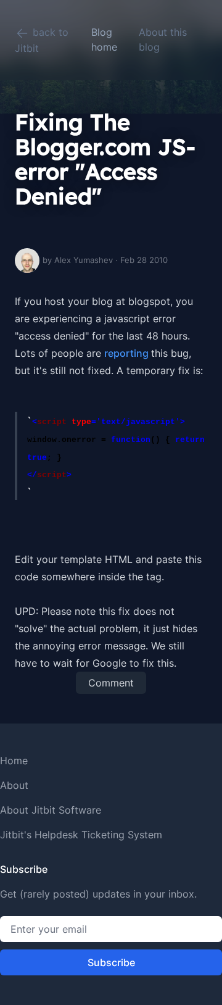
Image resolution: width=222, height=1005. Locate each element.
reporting (127, 353)
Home (14, 760)
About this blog (163, 39)
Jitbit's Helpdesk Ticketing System (81, 834)
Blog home (104, 39)
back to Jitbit (41, 40)
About (14, 785)
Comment (111, 683)
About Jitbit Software (50, 810)
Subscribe (111, 962)
